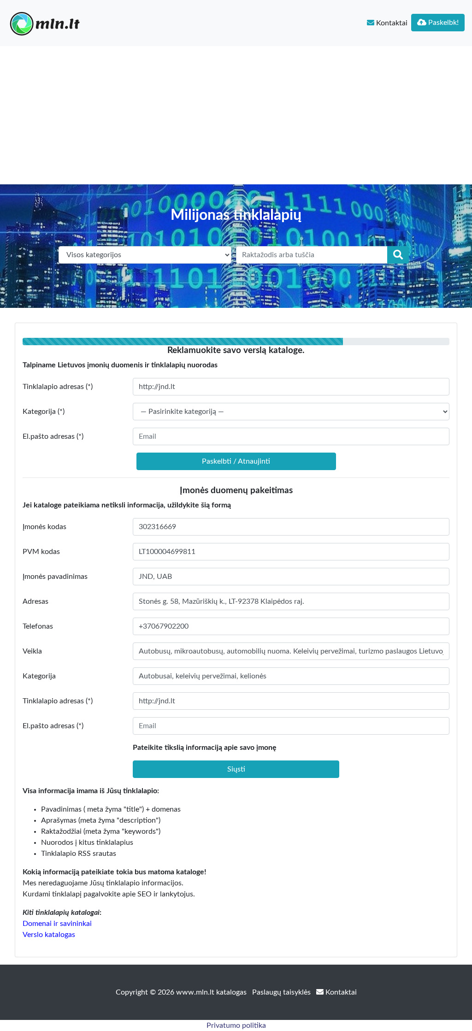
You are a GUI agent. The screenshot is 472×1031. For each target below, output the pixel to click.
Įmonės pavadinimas (55, 576)
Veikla (32, 651)
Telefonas (38, 626)
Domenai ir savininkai (57, 923)
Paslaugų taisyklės (282, 992)
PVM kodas (41, 551)
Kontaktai (390, 23)
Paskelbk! (442, 22)
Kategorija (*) (44, 411)
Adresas (35, 601)
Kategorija (39, 676)
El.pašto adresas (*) (53, 436)
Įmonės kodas (44, 526)
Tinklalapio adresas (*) (58, 386)
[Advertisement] (236, 115)
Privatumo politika (236, 1025)
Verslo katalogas (49, 934)
